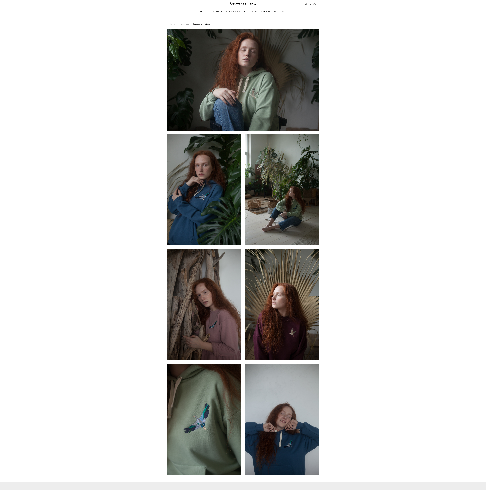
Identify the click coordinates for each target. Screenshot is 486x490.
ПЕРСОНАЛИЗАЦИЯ (235, 11)
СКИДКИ (253, 11)
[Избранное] (310, 4)
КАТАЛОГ (204, 11)
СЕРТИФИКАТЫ (268, 11)
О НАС (283, 11)
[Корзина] (314, 4)
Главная (173, 24)
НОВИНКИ (217, 11)
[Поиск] (306, 4)
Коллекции (184, 24)
